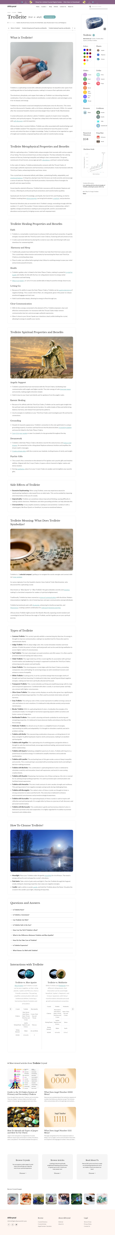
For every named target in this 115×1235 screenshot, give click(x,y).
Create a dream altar (19, 451)
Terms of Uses (87, 1222)
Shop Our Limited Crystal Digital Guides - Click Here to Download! (57, 2)
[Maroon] (90, 53)
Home (8, 12)
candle (35, 887)
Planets (98, 46)
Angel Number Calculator (45, 1226)
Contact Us (87, 1226)
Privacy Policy (87, 1224)
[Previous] (8, 28)
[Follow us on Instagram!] (12, 1224)
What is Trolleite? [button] (15, 28)
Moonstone (14, 608)
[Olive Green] (84, 57)
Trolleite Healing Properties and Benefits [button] (59, 28)
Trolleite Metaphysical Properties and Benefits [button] (34, 28)
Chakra (85, 70)
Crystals (14, 12)
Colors (85, 46)
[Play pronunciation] (93, 35)
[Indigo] (87, 53)
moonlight (48, 875)
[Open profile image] (105, 29)
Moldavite (62, 985)
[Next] (74, 28)
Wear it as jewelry (18, 281)
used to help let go (65, 290)
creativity (56, 198)
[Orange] (87, 57)
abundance (46, 160)
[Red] (84, 60)
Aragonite (36, 605)
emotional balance (16, 178)
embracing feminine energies (51, 608)
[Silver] (87, 60)
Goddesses (100, 108)
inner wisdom (17, 577)
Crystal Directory (42, 1222)
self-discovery (18, 121)
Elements (86, 108)
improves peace (65, 389)
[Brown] (87, 50)
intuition (67, 590)
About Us (61, 1224)
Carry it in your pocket (19, 433)
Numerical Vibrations (87, 134)
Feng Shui (99, 133)
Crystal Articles (42, 1224)
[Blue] (84, 50)
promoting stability (65, 427)
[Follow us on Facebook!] (8, 1224)
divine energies (32, 198)
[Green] (84, 53)
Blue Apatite (19, 985)
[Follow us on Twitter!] (16, 1224)
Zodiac (98, 70)
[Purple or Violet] (90, 57)
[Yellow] (84, 64)
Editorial (60, 1222)
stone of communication (48, 597)
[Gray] (90, 50)
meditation (20, 469)
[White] (90, 60)
